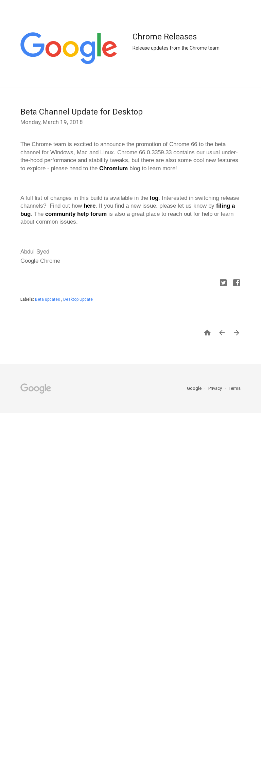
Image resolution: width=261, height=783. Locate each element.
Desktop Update (78, 299)
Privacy (215, 388)
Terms (235, 388)
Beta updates (48, 299)
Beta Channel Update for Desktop (81, 112)
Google (195, 388)
